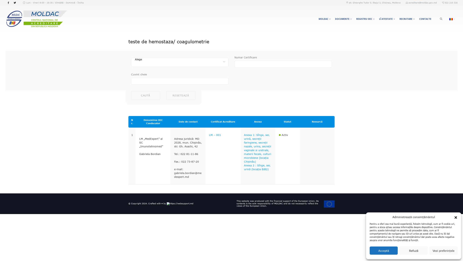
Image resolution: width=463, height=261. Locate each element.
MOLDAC (323, 18)
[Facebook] (8, 2)
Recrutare (406, 18)
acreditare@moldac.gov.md (423, 2)
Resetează (181, 95)
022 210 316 (451, 2)
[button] (456, 217)
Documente (342, 18)
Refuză (413, 250)
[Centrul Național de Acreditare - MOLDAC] (36, 19)
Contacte (425, 18)
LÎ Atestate (386, 18)
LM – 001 (215, 134)
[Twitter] (15, 2)
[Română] (452, 19)
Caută (145, 95)
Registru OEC (364, 18)
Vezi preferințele (443, 250)
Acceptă (383, 250)
